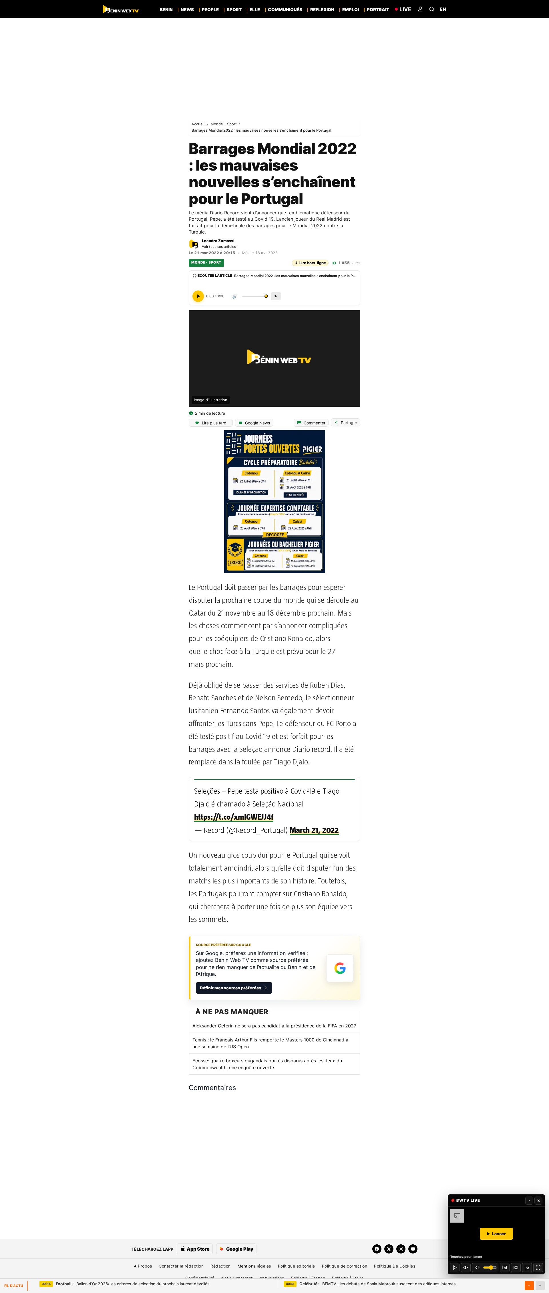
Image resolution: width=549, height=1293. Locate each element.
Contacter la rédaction (181, 1266)
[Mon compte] (420, 9)
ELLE (255, 9)
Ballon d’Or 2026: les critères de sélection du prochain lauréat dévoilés (133, 1283)
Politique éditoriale (296, 1266)
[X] (388, 1249)
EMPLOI (350, 9)
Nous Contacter (237, 1278)
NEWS (187, 9)
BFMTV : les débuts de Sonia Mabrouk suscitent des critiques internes (377, 1283)
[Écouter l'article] (198, 296)
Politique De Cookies (394, 1266)
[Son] (466, 1267)
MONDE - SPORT (206, 262)
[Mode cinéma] (516, 1267)
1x (276, 296)
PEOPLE (210, 9)
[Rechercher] (431, 9)
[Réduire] (540, 1285)
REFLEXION (322, 9)
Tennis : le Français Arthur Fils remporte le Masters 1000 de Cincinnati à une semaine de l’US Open (270, 1043)
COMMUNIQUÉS (285, 9)
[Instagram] (400, 1249)
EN (443, 9)
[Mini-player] (505, 1267)
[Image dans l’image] (527, 1267)
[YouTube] (412, 1249)
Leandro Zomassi (218, 241)
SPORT (234, 9)
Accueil (199, 124)
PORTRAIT (378, 9)
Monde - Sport (224, 124)
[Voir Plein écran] (538, 1267)
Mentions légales (254, 1266)
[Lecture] (455, 1267)
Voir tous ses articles (219, 246)
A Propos (143, 1266)
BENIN (166, 9)
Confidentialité (199, 1278)
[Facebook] (376, 1249)
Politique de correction (344, 1266)
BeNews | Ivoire (348, 1278)
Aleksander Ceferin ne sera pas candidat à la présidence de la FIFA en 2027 (274, 1026)
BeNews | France (308, 1278)
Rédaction (220, 1266)
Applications (272, 1278)
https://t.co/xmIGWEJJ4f (233, 816)
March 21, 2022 (314, 830)
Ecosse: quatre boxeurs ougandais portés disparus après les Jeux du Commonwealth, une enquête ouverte (267, 1064)
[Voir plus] (529, 1285)
